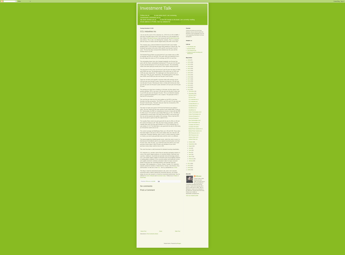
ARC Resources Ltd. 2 (194, 133)
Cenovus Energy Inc (194, 118)
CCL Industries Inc (193, 101)
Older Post (177, 231)
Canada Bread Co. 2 (194, 103)
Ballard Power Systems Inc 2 (196, 128)
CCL (159, 167)
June (190, 150)
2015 (189, 83)
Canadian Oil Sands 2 (194, 124)
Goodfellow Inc (192, 110)
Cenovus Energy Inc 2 (194, 116)
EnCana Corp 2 (192, 95)
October (191, 142)
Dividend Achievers (153, 38)
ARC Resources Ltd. (194, 135)
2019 (189, 74)
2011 (189, 163)
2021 (189, 70)
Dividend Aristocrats (174, 38)
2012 (189, 89)
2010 (189, 165)
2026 (189, 60)
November (191, 93)
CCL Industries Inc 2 (194, 99)
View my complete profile (192, 195)
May (190, 152)
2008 (189, 169)
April (190, 154)
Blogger (179, 243)
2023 (189, 66)
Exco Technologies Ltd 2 (195, 120)
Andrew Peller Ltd (193, 139)
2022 (189, 68)
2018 (189, 77)
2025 (189, 62)
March (190, 156)
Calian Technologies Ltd (195, 114)
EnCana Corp (192, 97)
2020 (189, 72)
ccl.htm (175, 167)
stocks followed (176, 22)
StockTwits (143, 177)
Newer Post (143, 231)
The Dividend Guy (191, 50)
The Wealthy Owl (191, 46)
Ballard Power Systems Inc (195, 131)
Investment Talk (155, 8)
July (190, 148)
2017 (189, 79)
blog (162, 17)
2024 (189, 64)
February (191, 158)
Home (160, 231)
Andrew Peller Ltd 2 (193, 137)
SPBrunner (198, 176)
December (191, 91)
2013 (189, 87)
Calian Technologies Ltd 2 (195, 112)
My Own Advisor (191, 48)
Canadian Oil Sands (194, 126)
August (191, 146)
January (191, 160)
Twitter (175, 175)
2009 (189, 167)
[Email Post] (158, 181)
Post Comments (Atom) (152, 233)
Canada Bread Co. (193, 105)
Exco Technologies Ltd (194, 122)
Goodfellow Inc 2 (193, 107)
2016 (189, 81)
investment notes (161, 175)
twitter (152, 15)
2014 (189, 85)
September (192, 144)
